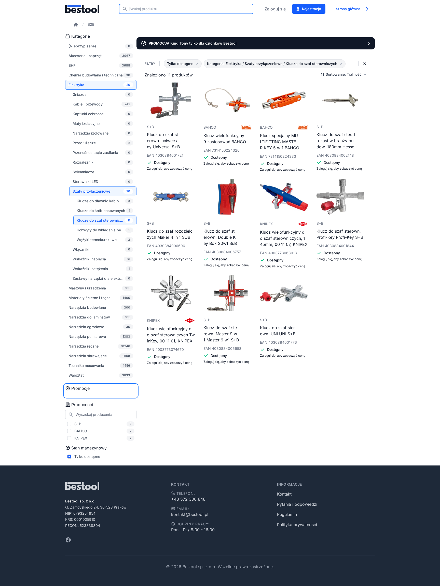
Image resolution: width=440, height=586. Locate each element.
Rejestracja (311, 9)
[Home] (75, 24)
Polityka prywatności (297, 524)
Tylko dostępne (87, 456)
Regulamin (287, 514)
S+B (102, 424)
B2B (91, 24)
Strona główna (348, 9)
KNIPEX (102, 438)
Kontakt (284, 494)
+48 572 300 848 (188, 499)
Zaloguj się (275, 8)
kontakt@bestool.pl (189, 514)
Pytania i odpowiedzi (297, 504)
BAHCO (102, 431)
